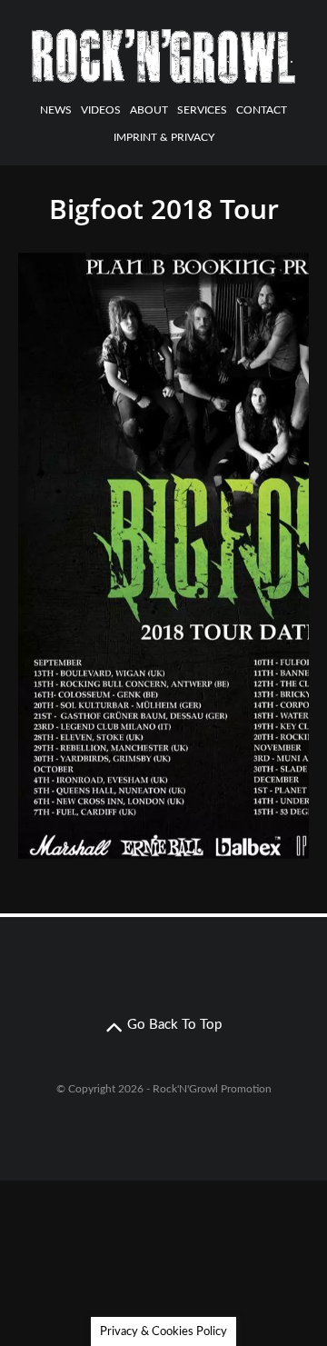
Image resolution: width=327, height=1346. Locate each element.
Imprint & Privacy (164, 137)
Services (202, 110)
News (56, 110)
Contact (261, 110)
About (149, 110)
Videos (101, 110)
